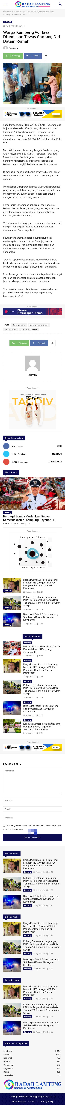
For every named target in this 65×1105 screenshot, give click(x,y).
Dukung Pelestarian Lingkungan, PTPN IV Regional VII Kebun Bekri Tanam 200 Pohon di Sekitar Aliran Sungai (41, 601)
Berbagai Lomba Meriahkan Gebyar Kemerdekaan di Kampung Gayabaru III (29, 518)
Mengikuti (57, 454)
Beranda (6, 12)
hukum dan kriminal (29, 329)
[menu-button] (5, 4)
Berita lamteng (11, 329)
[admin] (6, 48)
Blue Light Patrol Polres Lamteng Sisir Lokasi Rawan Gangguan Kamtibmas (41, 617)
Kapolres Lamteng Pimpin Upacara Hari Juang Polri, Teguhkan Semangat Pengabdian (41, 726)
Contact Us (33, 1101)
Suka (59, 446)
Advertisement (19, 1101)
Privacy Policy (47, 1101)
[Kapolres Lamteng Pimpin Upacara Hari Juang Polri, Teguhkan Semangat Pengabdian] (12, 726)
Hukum (15, 12)
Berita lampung (19, 325)
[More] (46, 56)
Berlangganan (55, 462)
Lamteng (7, 512)
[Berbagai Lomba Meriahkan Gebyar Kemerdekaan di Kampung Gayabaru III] (32, 493)
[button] (60, 4)
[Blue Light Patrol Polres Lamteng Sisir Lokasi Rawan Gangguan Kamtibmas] (12, 620)
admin (14, 48)
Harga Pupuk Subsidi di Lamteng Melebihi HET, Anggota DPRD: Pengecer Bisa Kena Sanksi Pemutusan (40, 584)
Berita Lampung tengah (39, 325)
